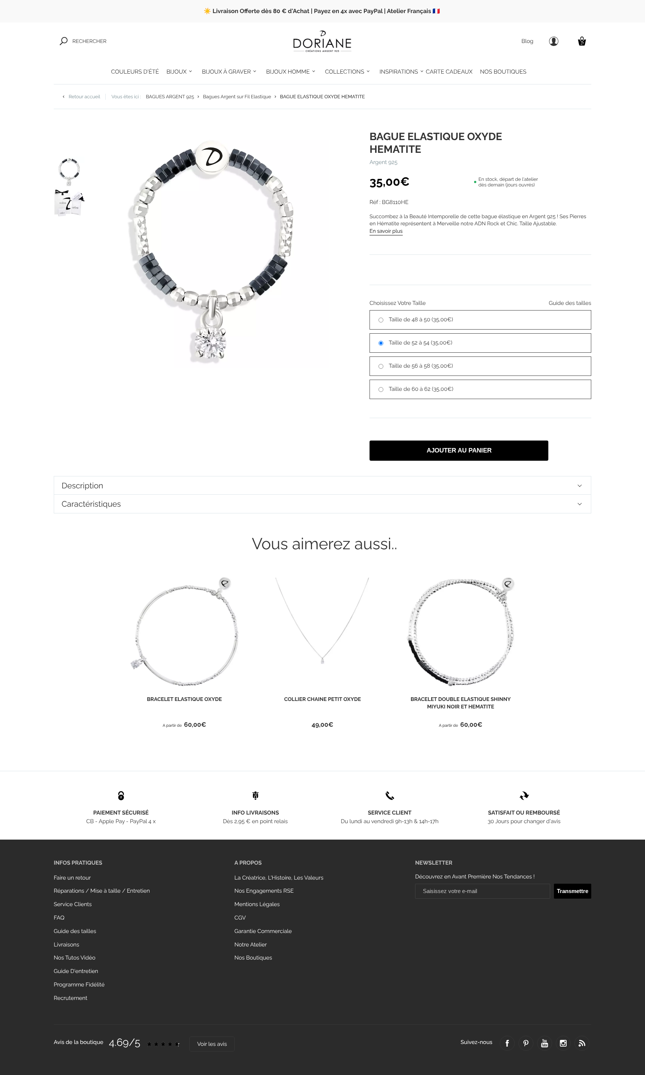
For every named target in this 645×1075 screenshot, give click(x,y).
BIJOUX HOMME (288, 71)
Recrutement (70, 998)
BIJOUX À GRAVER (226, 71)
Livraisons (66, 945)
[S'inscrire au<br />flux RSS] (581, 1043)
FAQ (59, 918)
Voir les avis (212, 1044)
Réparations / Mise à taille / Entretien (102, 891)
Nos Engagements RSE (264, 891)
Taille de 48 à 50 (421, 319)
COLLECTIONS (344, 71)
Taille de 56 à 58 (421, 366)
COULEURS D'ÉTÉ (135, 71)
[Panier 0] (582, 41)
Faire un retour (72, 878)
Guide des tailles (75, 931)
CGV (240, 918)
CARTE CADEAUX (449, 71)
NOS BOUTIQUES (503, 71)
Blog (527, 41)
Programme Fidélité (79, 985)
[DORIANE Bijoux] (322, 41)
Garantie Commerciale (263, 931)
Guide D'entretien (76, 971)
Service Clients (73, 904)
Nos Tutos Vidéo (75, 958)
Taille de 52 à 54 (420, 343)
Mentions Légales (257, 904)
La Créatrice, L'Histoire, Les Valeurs (278, 878)
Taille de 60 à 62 (421, 389)
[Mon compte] (553, 41)
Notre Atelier (250, 945)
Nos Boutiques (253, 958)
